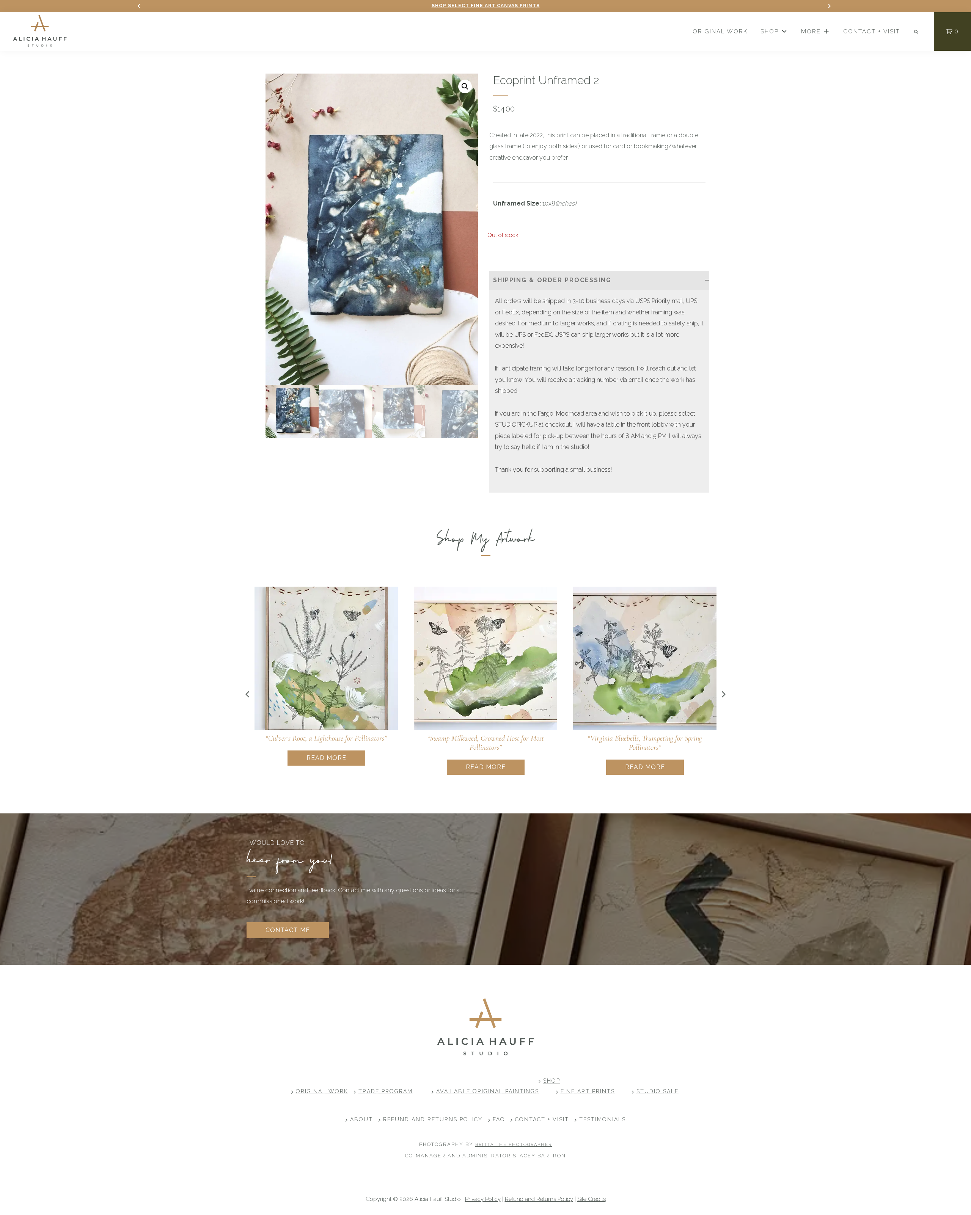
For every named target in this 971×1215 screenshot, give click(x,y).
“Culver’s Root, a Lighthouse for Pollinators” (326, 738)
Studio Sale (657, 1091)
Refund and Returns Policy (432, 1119)
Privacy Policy (483, 1199)
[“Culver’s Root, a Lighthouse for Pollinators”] (326, 658)
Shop (551, 1081)
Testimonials (602, 1119)
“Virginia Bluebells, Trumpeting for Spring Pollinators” (645, 743)
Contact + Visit (542, 1119)
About (361, 1119)
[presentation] (247, 694)
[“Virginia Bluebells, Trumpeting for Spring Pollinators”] (644, 658)
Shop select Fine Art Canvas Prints (486, 5)
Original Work (322, 1091)
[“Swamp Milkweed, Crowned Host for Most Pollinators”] (485, 658)
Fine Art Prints (588, 1091)
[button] (465, 86)
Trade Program (385, 1091)
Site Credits (591, 1199)
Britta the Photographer (513, 1144)
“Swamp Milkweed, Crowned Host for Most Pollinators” (485, 743)
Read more (326, 757)
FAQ (499, 1119)
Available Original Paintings (487, 1091)
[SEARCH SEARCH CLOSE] (916, 32)
